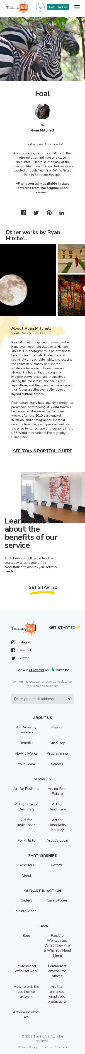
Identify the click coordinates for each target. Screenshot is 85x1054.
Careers (57, 764)
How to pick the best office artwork (26, 991)
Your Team (26, 764)
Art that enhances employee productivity (57, 994)
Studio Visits (26, 910)
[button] (77, 7)
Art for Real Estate (57, 791)
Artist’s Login (57, 840)
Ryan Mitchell (42, 130)
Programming (57, 753)
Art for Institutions (26, 822)
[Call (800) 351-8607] (40, 7)
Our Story (57, 742)
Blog (26, 935)
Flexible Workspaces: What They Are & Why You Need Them (57, 945)
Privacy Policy (27, 1047)
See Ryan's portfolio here (42, 451)
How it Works (26, 753)
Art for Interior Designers (26, 807)
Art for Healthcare (57, 807)
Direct (26, 875)
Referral (57, 865)
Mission (57, 727)
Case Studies (57, 900)
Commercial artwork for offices (57, 971)
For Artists (26, 840)
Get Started (58, 7)
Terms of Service (55, 1047)
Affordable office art (26, 1015)
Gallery (26, 900)
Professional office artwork (26, 969)
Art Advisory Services (26, 730)
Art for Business (26, 788)
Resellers (26, 865)
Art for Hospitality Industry (57, 824)
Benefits (26, 742)
